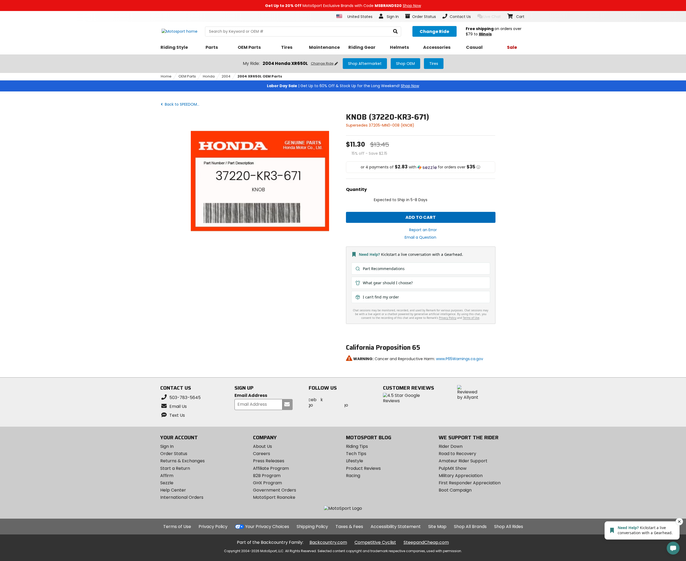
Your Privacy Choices (267, 526)
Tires (433, 63)
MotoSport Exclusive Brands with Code (343, 5)
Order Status (173, 454)
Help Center (173, 490)
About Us (262, 446)
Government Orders (274, 490)
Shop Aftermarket (365, 63)
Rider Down (451, 446)
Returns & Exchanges (182, 461)
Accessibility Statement (396, 526)
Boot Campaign (455, 490)
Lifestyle (354, 461)
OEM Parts (187, 76)
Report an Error (423, 229)
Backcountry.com (328, 542)
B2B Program (267, 476)
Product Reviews (363, 468)
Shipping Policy (312, 526)
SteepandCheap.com (426, 542)
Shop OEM (405, 63)
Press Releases (268, 461)
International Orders (181, 497)
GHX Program (267, 483)
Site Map (437, 526)
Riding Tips (357, 446)
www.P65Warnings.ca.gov (459, 358)
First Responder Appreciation (470, 483)
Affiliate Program (271, 468)
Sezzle (166, 483)
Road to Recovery (457, 454)
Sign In (167, 446)
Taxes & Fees (349, 526)
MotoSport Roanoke (274, 497)
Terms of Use (177, 526)
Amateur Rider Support (463, 461)
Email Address (250, 395)
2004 (226, 76)
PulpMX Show (453, 468)
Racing (353, 476)
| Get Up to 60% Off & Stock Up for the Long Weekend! (343, 85)
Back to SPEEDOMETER (183, 104)
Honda (209, 76)
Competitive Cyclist (375, 542)
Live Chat (492, 16)
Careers (261, 454)
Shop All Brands (470, 526)
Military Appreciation (461, 476)
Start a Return (175, 468)
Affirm (166, 476)
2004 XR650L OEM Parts (259, 76)
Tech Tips (356, 454)
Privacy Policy (213, 526)
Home (166, 76)
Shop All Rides (508, 526)
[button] (421, 167)
